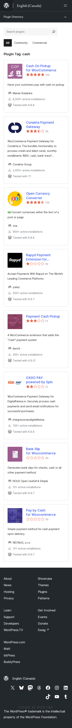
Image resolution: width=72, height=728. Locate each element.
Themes (43, 585)
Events (42, 617)
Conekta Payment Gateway (40, 124)
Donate (43, 623)
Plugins (42, 592)
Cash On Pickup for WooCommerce (41, 68)
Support (9, 617)
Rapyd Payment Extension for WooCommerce (38, 257)
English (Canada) (23, 678)
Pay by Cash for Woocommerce (41, 512)
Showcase (45, 578)
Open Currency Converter (38, 196)
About (8, 578)
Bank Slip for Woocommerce (41, 451)
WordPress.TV (13, 630)
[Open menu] (66, 5)
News (7, 585)
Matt (7, 649)
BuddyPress (12, 662)
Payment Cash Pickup (43, 316)
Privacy (9, 598)
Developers (11, 623)
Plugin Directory (13, 16)
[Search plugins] (53, 31)
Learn (7, 610)
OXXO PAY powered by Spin (39, 380)
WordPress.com (14, 642)
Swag (43, 630)
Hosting (9, 592)
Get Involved (47, 610)
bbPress (9, 655)
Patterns (43, 598)
